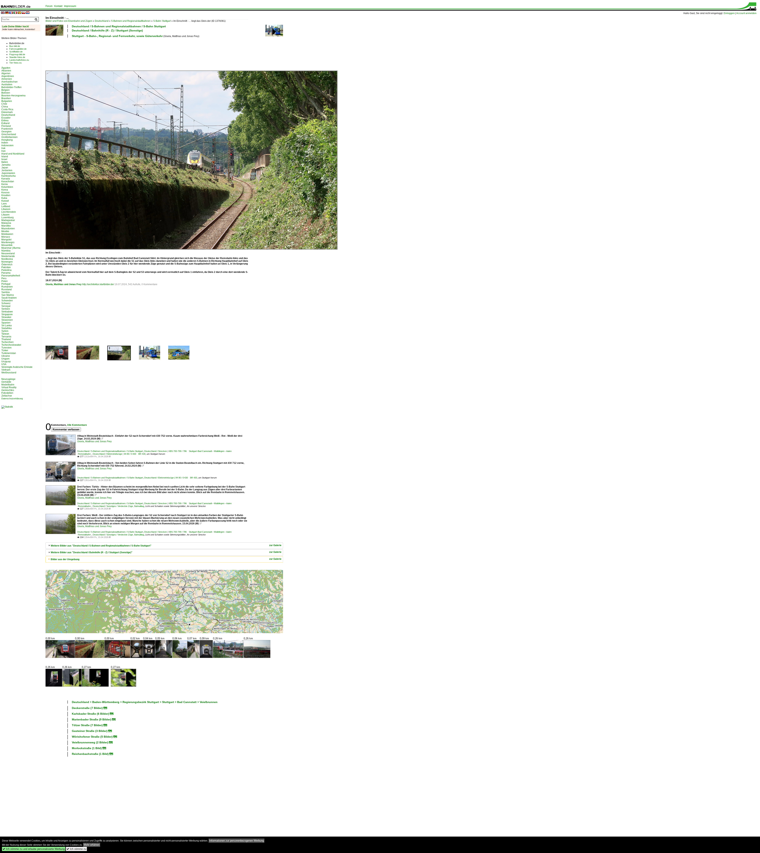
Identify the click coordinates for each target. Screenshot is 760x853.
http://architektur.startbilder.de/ (98, 284)
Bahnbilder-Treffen (11, 87)
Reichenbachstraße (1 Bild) (90, 753)
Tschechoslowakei (11, 344)
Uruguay (6, 361)
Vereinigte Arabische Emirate (16, 367)
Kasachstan (7, 181)
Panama (5, 272)
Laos (4, 203)
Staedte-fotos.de (17, 57)
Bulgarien (6, 101)
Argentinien (7, 76)
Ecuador (5, 117)
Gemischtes (7, 390)
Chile (4, 103)
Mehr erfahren (92, 844)
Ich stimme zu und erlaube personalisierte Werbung (34, 848)
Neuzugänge (8, 379)
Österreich (6, 264)
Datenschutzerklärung (12, 398)
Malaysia (6, 223)
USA (3, 364)
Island (4, 156)
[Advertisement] (147, 54)
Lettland (5, 206)
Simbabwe (7, 311)
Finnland (6, 126)
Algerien (5, 73)
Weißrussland (8, 372)
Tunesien (6, 347)
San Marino (7, 295)
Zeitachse (6, 395)
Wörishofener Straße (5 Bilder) (92, 736)
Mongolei (6, 239)
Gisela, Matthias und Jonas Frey (64, 284)
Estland (5, 123)
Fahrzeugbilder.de (18, 49)
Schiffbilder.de (16, 51)
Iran (3, 151)
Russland (6, 289)
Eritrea (5, 120)
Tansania (6, 336)
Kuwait (5, 200)
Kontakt (58, 6)
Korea (4, 189)
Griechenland (8, 134)
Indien (4, 142)
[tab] (164, 545)
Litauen (5, 214)
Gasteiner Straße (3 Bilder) (89, 730)
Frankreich (7, 128)
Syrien (4, 331)
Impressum (70, 6)
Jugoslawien (8, 173)
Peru (4, 278)
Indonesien (7, 145)
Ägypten (5, 67)
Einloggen (729, 13)
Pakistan (6, 267)
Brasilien (6, 98)
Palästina (6, 270)
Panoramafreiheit (10, 275)
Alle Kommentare (77, 425)
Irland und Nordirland (12, 153)
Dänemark (7, 112)
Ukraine (5, 356)
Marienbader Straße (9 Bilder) (91, 719)
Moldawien (7, 234)
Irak (3, 148)
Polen (4, 281)
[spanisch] (19, 12)
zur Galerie (275, 545)
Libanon (5, 209)
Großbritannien (9, 137)
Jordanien (6, 170)
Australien (6, 84)
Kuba (4, 198)
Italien (4, 162)
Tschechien (7, 342)
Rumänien (7, 286)
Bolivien (5, 92)
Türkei (4, 350)
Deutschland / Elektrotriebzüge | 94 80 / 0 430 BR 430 (119, 454)
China (4, 106)
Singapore (7, 314)
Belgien (5, 90)
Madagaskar (8, 220)
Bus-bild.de (14, 46)
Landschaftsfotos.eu (19, 60)
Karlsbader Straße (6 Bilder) (90, 713)
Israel (4, 159)
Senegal (5, 306)
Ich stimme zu (76, 848)
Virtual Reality (8, 387)
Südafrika (6, 328)
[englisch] (3, 12)
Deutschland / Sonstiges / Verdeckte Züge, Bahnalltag (118, 506)
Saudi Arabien (9, 297)
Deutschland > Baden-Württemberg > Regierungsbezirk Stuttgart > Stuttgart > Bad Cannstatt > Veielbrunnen (145, 702)
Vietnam (5, 369)
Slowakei (6, 317)
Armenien (6, 79)
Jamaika (5, 164)
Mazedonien (8, 228)
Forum (49, 6)
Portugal (5, 284)
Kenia (4, 184)
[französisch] (11, 12)
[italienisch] (15, 12)
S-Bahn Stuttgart (162, 21)
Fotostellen (7, 393)
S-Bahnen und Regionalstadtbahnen (131, 21)
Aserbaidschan (9, 81)
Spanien (5, 322)
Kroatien (5, 195)
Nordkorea (7, 259)
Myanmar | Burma (10, 248)
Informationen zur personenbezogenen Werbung (236, 840)
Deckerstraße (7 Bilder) (87, 708)
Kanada (5, 178)
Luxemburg (7, 217)
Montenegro (7, 242)
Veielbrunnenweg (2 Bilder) (90, 742)
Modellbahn (7, 384)
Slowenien (7, 320)
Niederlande (8, 256)
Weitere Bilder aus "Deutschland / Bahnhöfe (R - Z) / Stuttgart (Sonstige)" (91, 552)
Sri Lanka (6, 325)
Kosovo (5, 192)
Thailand (6, 339)
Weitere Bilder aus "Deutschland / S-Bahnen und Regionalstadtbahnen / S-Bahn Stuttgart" (101, 545)
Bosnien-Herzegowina (13, 95)
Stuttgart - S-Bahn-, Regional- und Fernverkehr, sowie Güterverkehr (117, 36)
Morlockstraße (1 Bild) (87, 748)
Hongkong (7, 140)
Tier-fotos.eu (15, 63)
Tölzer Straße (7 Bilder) (87, 725)
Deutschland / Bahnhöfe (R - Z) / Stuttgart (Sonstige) (107, 30)
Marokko (6, 225)
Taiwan (5, 333)
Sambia (5, 292)
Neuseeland (8, 253)
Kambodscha (8, 176)
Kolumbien (7, 187)
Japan (4, 167)
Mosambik (6, 245)
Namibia (5, 250)
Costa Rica (7, 109)
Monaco (5, 236)
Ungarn (5, 358)
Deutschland (101, 21)
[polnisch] (23, 12)
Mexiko (5, 231)
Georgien (6, 131)
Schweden (7, 300)
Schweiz (5, 303)
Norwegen (7, 261)
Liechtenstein (8, 212)
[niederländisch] (27, 12)
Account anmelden (746, 13)
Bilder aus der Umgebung (65, 559)
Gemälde (6, 381)
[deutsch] (7, 12)
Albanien (6, 70)
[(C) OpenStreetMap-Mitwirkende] (164, 601)
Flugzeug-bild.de (17, 54)
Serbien (5, 308)
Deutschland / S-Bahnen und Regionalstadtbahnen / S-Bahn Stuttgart (119, 26)
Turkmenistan (8, 353)
